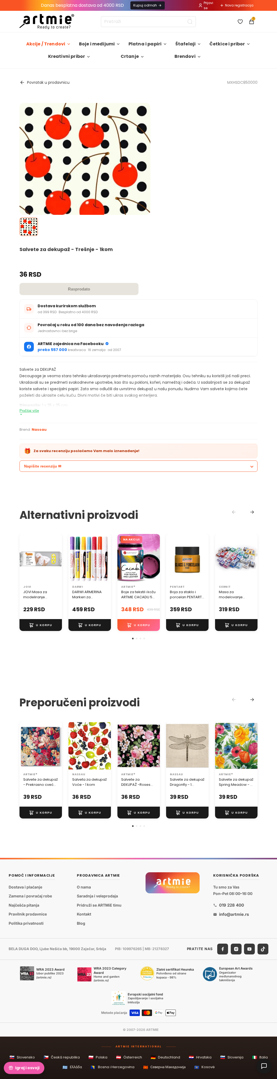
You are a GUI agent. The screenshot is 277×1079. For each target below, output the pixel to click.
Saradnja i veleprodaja (97, 896)
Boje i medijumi (97, 44)
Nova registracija (239, 5)
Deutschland (165, 1057)
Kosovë (204, 1067)
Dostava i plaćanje (25, 887)
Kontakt (84, 914)
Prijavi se (208, 5)
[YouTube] (249, 949)
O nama (84, 887)
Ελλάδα (72, 1067)
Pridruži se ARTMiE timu (99, 905)
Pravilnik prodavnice (28, 914)
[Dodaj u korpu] (40, 625)
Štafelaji (185, 44)
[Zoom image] (84, 168)
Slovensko (22, 1057)
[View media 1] (28, 227)
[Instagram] (236, 949)
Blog (81, 923)
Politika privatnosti (26, 923)
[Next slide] (252, 512)
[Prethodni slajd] (25, 558)
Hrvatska (200, 1057)
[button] (133, 638)
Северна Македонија (164, 1067)
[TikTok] (263, 949)
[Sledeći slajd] (56, 558)
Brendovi (185, 56)
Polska (97, 1057)
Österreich (129, 1057)
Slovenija (231, 1057)
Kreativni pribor (66, 56)
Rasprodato (79, 289)
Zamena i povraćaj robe (30, 896)
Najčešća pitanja (24, 905)
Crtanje (130, 56)
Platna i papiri (144, 44)
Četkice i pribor (227, 44)
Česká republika (62, 1057)
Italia (260, 1057)
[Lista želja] (240, 21)
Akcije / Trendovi (45, 44)
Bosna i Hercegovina (112, 1067)
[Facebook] (222, 949)
